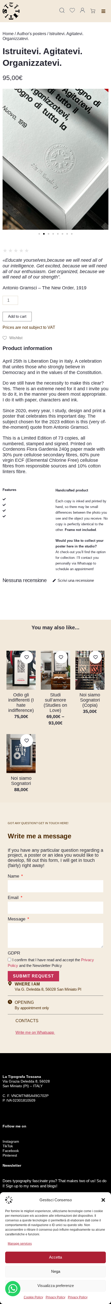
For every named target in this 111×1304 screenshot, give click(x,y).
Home (8, 33)
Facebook (11, 1151)
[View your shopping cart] (93, 11)
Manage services (20, 1243)
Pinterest (10, 1155)
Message (17, 919)
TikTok (8, 1146)
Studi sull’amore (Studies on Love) (55, 702)
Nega (55, 1271)
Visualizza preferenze (55, 1285)
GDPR (14, 953)
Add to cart (17, 316)
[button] (103, 1200)
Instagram (11, 1141)
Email (14, 897)
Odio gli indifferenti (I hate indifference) (21, 702)
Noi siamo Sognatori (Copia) (90, 700)
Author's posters (31, 33)
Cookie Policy (33, 1297)
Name (14, 876)
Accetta (55, 1257)
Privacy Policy (55, 1297)
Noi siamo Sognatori (21, 781)
